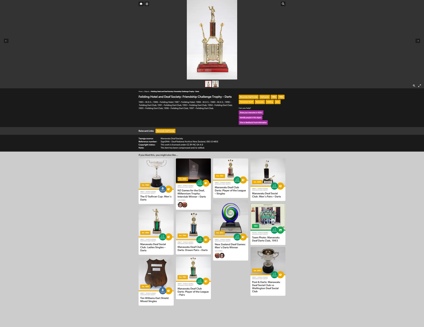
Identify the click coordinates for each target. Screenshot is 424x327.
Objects (146, 91)
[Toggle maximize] (419, 85)
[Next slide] (417, 41)
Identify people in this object (250, 117)
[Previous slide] (6, 41)
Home (141, 91)
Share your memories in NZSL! (251, 112)
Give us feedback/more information (253, 122)
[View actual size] (414, 85)
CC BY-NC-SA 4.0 (195, 145)
